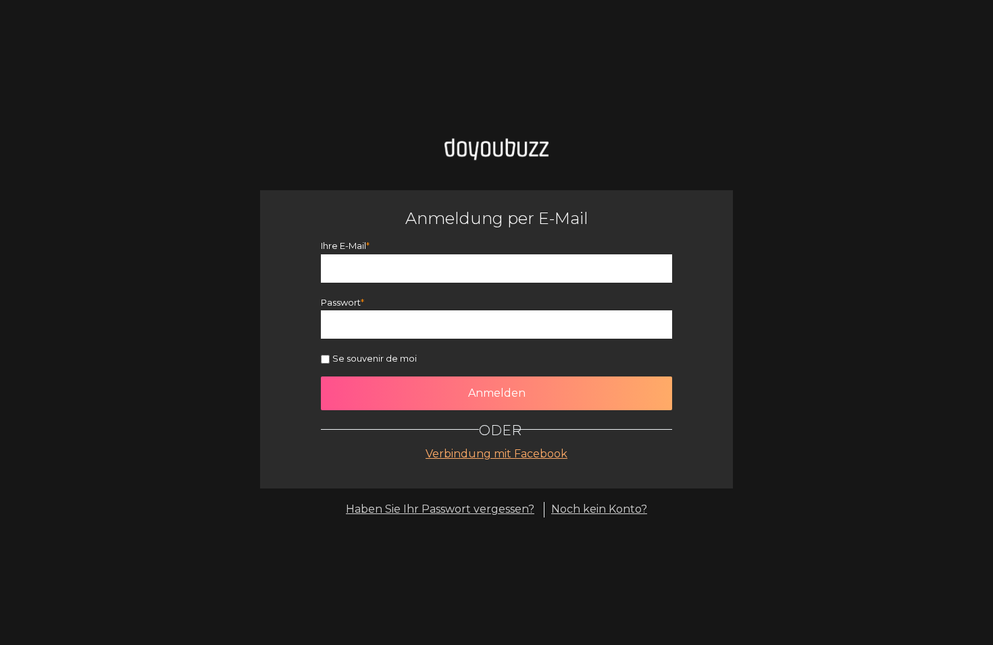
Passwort (341, 302)
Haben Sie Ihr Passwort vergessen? (440, 509)
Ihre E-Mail (343, 245)
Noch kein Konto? (599, 509)
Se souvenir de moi (374, 358)
